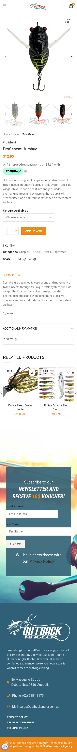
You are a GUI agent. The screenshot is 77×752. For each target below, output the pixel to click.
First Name (12, 524)
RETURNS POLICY (17, 728)
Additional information (20, 328)
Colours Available (15, 210)
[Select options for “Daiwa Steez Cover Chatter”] (32, 372)
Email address (14, 506)
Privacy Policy (41, 561)
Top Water (29, 134)
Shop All (24, 251)
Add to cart (33, 230)
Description (11, 275)
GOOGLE (37, 251)
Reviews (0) (11, 339)
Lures (16, 134)
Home (6, 134)
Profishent (9, 142)
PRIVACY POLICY (17, 717)
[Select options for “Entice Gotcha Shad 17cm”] (68, 372)
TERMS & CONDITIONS (20, 722)
